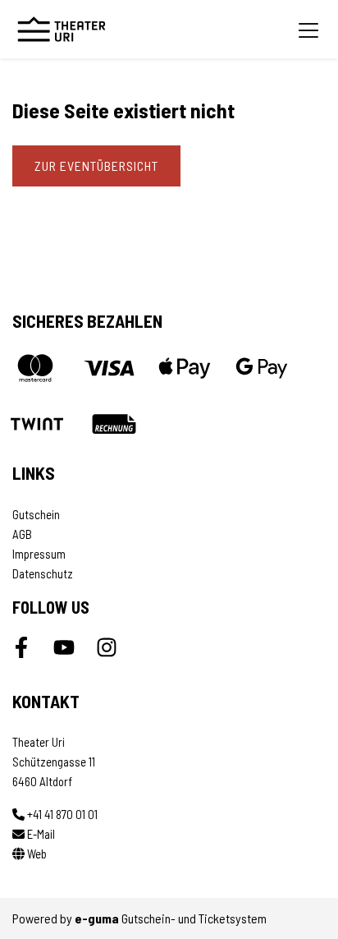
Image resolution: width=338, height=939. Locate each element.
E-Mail (40, 833)
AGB (22, 534)
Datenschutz (42, 573)
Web (36, 853)
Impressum (39, 553)
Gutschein (36, 514)
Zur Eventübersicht (96, 165)
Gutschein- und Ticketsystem (171, 918)
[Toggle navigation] (308, 29)
